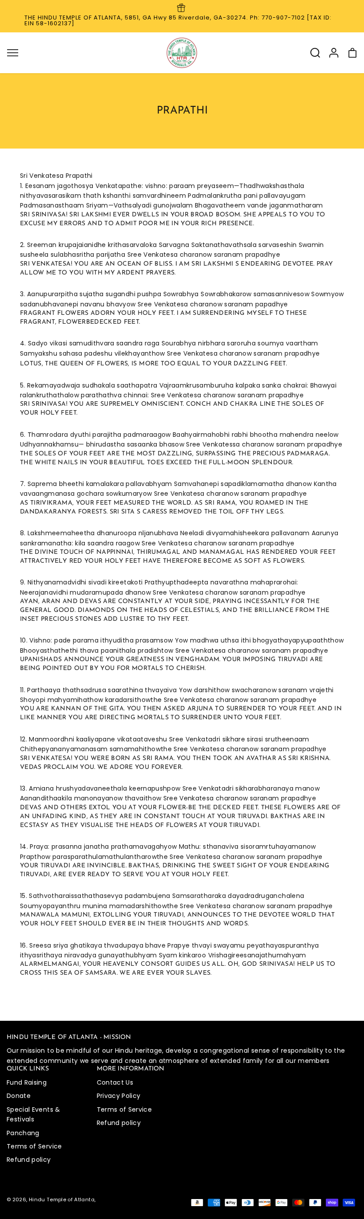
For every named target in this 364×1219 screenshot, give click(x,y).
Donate (19, 1095)
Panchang (23, 1133)
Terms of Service (34, 1146)
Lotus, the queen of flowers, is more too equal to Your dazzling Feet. (153, 364)
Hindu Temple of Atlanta (62, 1199)
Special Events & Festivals (33, 1114)
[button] (12, 52)
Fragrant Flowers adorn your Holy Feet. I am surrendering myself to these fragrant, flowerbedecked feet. (163, 317)
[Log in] (334, 53)
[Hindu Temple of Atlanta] (182, 52)
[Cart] (352, 53)
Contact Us (115, 1082)
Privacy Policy (119, 1095)
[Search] (315, 53)
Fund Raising (27, 1082)
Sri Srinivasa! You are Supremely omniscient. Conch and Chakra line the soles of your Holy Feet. (172, 408)
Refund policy (29, 1159)
